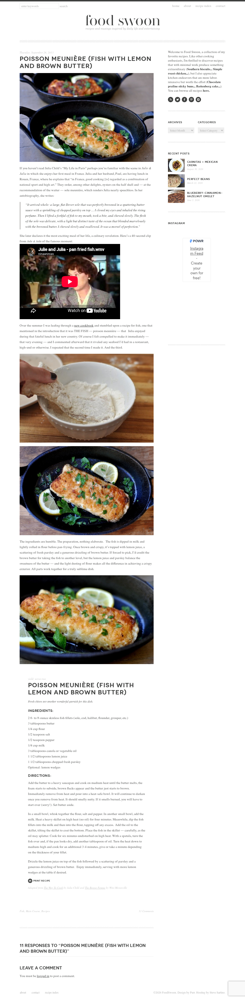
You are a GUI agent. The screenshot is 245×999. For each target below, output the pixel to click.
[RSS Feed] (170, 99)
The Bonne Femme (95, 887)
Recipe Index (203, 6)
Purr (192, 992)
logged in (43, 976)
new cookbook (84, 325)
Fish (22, 911)
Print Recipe (41, 880)
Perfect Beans (198, 179)
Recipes (45, 911)
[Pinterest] (191, 99)
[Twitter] (177, 99)
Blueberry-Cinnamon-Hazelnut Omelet (205, 194)
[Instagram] (198, 99)
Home (175, 6)
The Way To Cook (53, 887)
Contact (220, 6)
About (187, 6)
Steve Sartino (217, 992)
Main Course (33, 911)
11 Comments (146, 911)
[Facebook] (184, 99)
